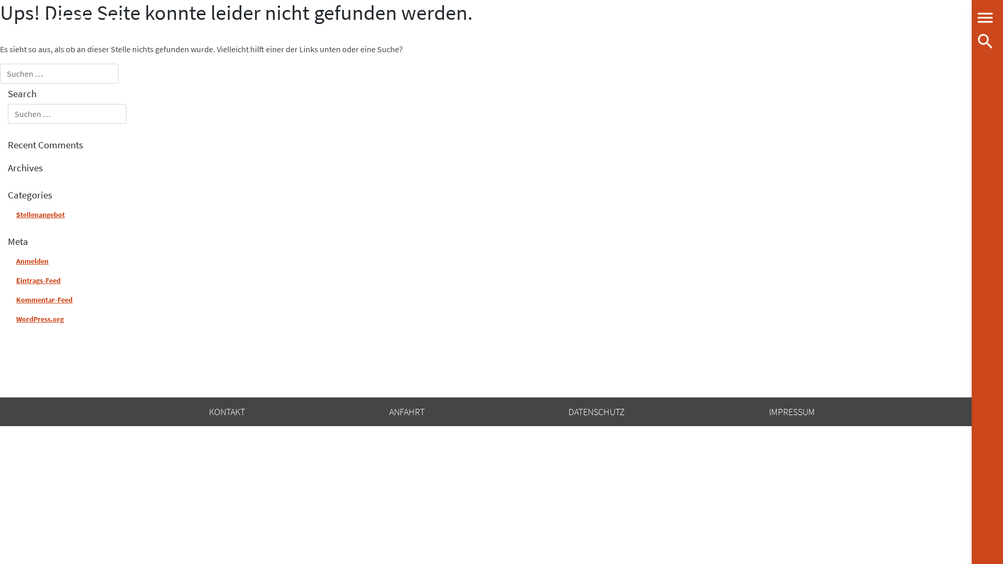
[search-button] (985, 41)
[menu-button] (985, 18)
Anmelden (32, 261)
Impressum (792, 412)
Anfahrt (407, 412)
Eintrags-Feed (38, 280)
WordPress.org (40, 319)
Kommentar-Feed (44, 299)
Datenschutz (596, 412)
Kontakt (227, 412)
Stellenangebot (40, 214)
